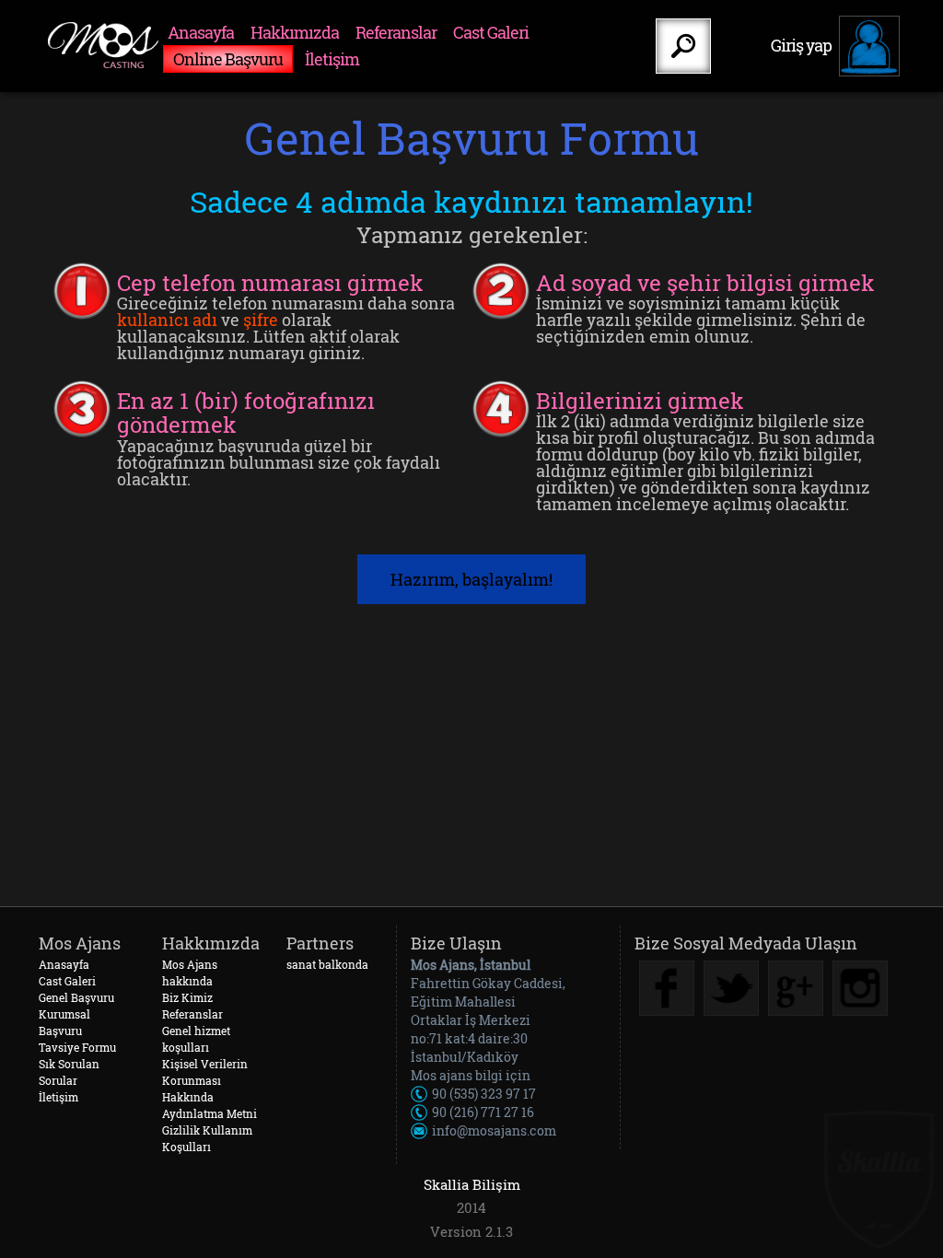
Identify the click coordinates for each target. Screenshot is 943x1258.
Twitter (731, 988)
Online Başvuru (228, 59)
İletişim (332, 59)
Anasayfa (201, 32)
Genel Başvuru (76, 997)
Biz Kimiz (187, 997)
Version (456, 1232)
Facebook (666, 988)
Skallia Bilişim (472, 1184)
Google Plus (795, 988)
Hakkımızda (294, 32)
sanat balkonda (327, 964)
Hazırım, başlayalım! (471, 579)
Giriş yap (801, 45)
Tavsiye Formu (77, 1047)
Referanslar (396, 32)
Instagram (860, 988)
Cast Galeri (491, 32)
